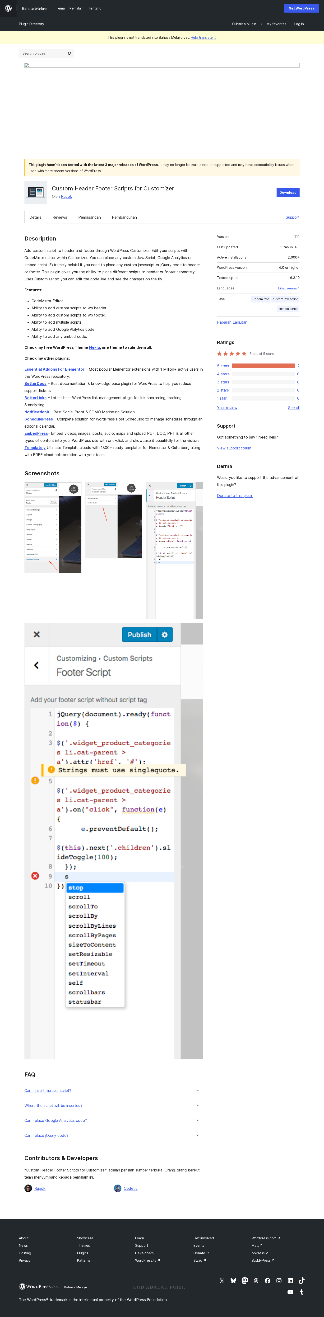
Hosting (25, 1253)
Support (293, 217)
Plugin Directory (31, 24)
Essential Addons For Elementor (54, 369)
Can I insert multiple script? (47, 1090)
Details (35, 217)
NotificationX (36, 412)
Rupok (66, 196)
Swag (200, 1260)
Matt (257, 1245)
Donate (201, 1253)
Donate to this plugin (235, 495)
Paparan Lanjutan (232, 322)
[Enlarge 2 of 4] (136, 488)
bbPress (260, 1253)
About (23, 1238)
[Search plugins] (69, 53)
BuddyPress (263, 1260)
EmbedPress (36, 433)
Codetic (131, 1188)
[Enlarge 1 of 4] (75, 488)
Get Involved (204, 1238)
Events (199, 1245)
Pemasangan (89, 217)
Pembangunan (124, 217)
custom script (288, 309)
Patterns (83, 1260)
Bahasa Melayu (75, 1287)
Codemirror (260, 299)
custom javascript (285, 299)
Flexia (94, 347)
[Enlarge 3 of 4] (196, 488)
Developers (144, 1253)
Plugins (82, 1253)
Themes (83, 1245)
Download (288, 192)
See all (294, 407)
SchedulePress (38, 419)
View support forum (234, 448)
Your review (227, 407)
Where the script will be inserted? (53, 1105)
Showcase (85, 1238)
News (23, 1245)
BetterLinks (35, 397)
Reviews (59, 217)
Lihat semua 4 (289, 288)
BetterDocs (35, 383)
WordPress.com (266, 1238)
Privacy (25, 1260)
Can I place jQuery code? (46, 1135)
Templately (35, 447)
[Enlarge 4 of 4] (196, 629)
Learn (139, 1238)
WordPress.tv (147, 1260)
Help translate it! (204, 37)
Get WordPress (302, 8)
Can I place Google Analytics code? (55, 1120)
